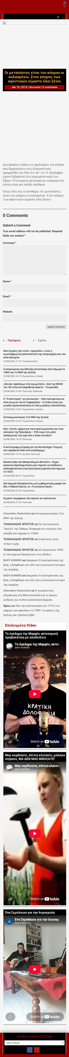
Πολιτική (27, 391)
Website (7, 311)
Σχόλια (42, 340)
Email (7, 296)
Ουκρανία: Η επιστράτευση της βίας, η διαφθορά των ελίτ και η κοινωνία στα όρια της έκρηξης (34, 565)
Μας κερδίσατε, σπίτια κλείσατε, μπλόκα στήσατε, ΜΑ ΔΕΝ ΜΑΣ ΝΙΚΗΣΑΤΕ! (35, 757)
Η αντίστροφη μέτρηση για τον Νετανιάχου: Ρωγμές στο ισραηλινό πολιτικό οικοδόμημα (32, 449)
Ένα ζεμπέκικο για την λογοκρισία (30, 912)
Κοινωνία (34, 87)
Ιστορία (39, 376)
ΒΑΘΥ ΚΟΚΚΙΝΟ (12, 560)
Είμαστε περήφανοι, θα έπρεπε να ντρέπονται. (30, 498)
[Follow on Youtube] (64, 5)
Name (7, 281)
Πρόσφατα (14, 340)
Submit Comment (56, 327)
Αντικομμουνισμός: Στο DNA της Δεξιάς (26, 417)
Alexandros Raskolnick (17, 513)
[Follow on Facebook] (64, 2)
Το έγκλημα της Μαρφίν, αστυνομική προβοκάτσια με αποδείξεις (31, 635)
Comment (9, 243)
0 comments (50, 87)
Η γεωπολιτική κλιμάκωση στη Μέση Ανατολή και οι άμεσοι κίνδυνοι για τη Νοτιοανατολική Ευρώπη (30, 595)
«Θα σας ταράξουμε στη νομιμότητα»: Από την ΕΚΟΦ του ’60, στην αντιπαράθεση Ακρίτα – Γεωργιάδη (33, 386)
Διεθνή (26, 454)
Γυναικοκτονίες (30, 361)
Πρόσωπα (37, 391)
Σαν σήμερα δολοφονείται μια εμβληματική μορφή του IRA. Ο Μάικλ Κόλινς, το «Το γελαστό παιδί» (34, 485)
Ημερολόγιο (29, 376)
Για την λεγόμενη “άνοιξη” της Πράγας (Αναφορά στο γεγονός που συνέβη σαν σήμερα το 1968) (32, 529)
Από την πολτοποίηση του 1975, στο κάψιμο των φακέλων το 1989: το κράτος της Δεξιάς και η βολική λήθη (31, 610)
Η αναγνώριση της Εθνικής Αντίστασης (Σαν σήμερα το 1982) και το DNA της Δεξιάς (34, 371)
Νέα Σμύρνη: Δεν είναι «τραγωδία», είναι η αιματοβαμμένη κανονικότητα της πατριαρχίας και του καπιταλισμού (34, 354)
